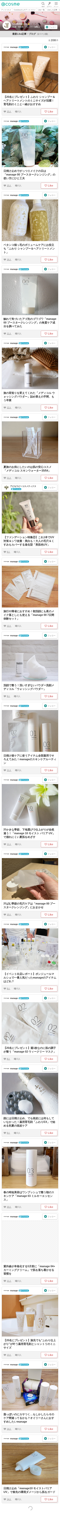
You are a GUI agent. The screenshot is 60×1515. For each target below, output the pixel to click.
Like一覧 (41, 10)
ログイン (49, 4)
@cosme (10, 4)
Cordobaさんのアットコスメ (25, 10)
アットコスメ (6, 10)
